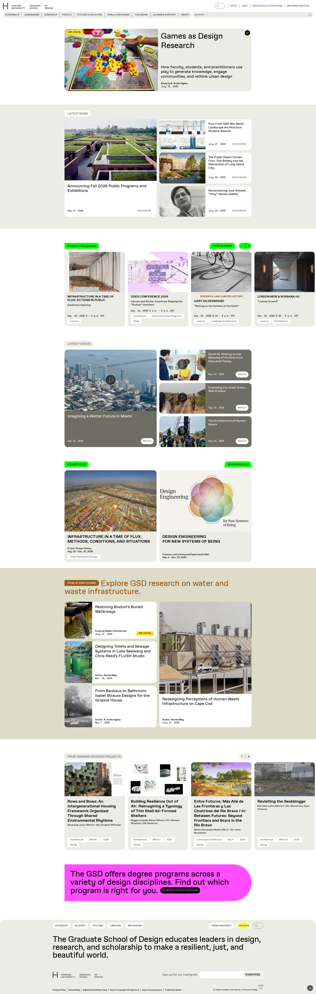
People (67, 14)
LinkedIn (115, 925)
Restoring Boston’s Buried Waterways (119, 609)
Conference (139, 316)
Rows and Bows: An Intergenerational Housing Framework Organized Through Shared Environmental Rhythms (91, 811)
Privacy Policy (59, 990)
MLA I (231, 839)
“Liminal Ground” (278, 299)
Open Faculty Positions (267, 5)
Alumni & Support (164, 14)
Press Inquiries (221, 925)
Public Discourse (118, 14)
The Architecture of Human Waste (227, 422)
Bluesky (80, 925)
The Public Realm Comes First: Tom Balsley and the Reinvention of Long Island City (226, 162)
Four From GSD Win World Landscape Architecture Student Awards (226, 127)
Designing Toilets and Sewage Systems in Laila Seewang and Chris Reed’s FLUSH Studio (123, 651)
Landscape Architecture (223, 321)
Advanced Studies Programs (166, 316)
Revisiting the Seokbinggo (281, 801)
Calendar (141, 14)
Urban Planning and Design (84, 556)
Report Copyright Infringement (124, 990)
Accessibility (74, 990)
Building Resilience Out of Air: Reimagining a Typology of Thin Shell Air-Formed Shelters (156, 808)
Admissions (32, 14)
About (185, 14)
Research (50, 14)
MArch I (93, 839)
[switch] (220, 6)
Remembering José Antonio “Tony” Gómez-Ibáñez (227, 192)
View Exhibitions (238, 464)
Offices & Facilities (89, 14)
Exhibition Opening (90, 301)
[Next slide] (248, 246)
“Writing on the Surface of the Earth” (216, 303)
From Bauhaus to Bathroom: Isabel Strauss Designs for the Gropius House (122, 695)
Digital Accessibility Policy (95, 990)
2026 (106, 839)
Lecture (74, 321)
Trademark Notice (173, 990)
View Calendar (222, 246)
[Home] (78, 975)
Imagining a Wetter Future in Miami (99, 416)
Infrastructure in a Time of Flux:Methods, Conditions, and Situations (109, 539)
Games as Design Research (192, 41)
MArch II (283, 839)
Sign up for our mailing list (179, 975)
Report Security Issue (152, 990)
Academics (12, 14)
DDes (136, 321)
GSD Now (243, 925)
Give (245, 5)
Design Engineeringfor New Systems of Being (191, 539)
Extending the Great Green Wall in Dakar (226, 389)
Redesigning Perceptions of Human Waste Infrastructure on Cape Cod (200, 702)
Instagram (135, 925)
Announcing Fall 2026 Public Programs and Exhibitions (106, 188)
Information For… (299, 5)
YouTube (97, 925)
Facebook (61, 925)
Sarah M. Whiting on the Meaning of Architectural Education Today (225, 357)
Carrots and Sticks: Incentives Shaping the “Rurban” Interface (156, 300)
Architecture (281, 321)
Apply (233, 5)
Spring (73, 844)
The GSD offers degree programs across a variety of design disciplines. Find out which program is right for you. (149, 882)
